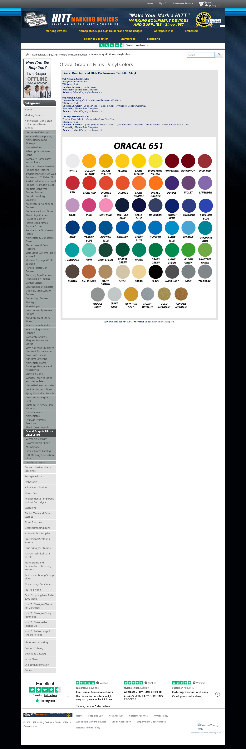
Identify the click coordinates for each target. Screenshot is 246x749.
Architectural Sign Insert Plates (39, 232)
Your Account (116, 715)
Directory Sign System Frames (38, 292)
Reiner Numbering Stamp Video (39, 576)
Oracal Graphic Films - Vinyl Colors (39, 433)
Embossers (191, 31)
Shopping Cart (213, 5)
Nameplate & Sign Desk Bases (39, 239)
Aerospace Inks (163, 31)
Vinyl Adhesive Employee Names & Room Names (40, 349)
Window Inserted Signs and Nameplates (39, 379)
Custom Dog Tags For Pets (38, 399)
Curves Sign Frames (37, 298)
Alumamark (32, 447)
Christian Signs (34, 373)
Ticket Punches (33, 522)
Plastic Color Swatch (37, 427)
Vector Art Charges (36, 439)
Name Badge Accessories (40, 385)
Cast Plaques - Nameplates (34, 414)
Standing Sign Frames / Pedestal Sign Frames (39, 276)
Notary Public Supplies (37, 533)
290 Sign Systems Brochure (36, 421)
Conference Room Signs (39, 211)
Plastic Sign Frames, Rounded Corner (37, 217)
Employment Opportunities (151, 721)
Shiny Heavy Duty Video (38, 584)
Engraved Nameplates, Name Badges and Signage (39, 140)
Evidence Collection (96, 39)
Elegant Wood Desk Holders (37, 247)
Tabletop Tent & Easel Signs (38, 153)
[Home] (27, 54)
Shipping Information (37, 664)
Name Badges (34, 147)
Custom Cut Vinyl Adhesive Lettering (36, 357)
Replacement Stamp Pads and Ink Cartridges (39, 500)
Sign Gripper (33, 306)
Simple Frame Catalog (38, 451)
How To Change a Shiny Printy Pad (38, 614)
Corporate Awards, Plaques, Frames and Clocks (37, 340)
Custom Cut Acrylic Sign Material (39, 406)
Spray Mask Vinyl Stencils (40, 393)
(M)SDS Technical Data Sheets (37, 555)
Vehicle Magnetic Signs (39, 389)
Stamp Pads (128, 39)
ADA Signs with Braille (38, 325)
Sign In (163, 3)
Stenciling (153, 39)
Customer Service (183, 3)
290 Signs (31, 302)
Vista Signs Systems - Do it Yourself (41, 254)
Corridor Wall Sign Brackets (36, 198)
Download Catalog (35, 653)
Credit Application (121, 721)
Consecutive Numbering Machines (38, 469)
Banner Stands (34, 282)
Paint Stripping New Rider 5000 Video (39, 596)
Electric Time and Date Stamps (37, 514)
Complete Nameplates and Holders (38, 160)
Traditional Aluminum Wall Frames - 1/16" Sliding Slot (41, 175)
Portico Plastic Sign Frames (36, 269)
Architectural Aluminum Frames (39, 205)
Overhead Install (35, 462)
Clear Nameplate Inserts (39, 286)
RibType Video (33, 589)
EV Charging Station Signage (37, 331)
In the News (31, 659)
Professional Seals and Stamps (37, 540)
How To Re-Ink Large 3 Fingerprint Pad (37, 633)
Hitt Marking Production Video (40, 456)
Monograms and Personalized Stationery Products (38, 566)
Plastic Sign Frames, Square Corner (37, 224)
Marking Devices (56, 31)
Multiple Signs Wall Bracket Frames (36, 190)
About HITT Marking (36, 642)
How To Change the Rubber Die (36, 624)
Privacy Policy (161, 715)
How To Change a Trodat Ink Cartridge (39, 605)
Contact (29, 670)
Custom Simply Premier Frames (39, 312)
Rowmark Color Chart (38, 443)
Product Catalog (34, 648)
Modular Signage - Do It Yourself (39, 262)
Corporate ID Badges (38, 132)
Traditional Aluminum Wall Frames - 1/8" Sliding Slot (41, 183)
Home (149, 3)
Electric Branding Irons (37, 527)
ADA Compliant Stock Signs (38, 319)
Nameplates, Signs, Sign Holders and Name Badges (110, 31)
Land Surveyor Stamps (38, 548)
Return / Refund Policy (88, 727)
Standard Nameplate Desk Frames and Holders (41, 168)
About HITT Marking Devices (91, 721)
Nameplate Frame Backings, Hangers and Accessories (39, 366)
